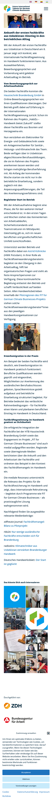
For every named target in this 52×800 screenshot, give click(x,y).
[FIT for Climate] (21, 8)
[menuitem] (44, 8)
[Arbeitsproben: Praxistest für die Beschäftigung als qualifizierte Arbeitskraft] (15, 619)
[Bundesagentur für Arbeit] (22, 722)
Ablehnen (26, 779)
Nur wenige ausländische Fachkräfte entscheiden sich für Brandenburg (22, 535)
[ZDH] (16, 708)
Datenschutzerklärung (27, 792)
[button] (48, 733)
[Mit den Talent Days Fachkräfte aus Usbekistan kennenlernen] (15, 597)
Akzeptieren (26, 772)
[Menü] (44, 8)
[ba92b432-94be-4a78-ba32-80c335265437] (23, 20)
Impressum (44, 792)
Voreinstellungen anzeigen (26, 786)
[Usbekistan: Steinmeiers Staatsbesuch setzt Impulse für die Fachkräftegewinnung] (37, 597)
